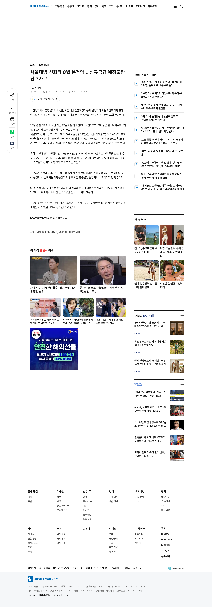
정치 (97, 6)
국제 (111, 6)
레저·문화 (113, 551)
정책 (59, 497)
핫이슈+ (139, 543)
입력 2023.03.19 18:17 (53, 91)
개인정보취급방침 (61, 568)
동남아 (119, 6)
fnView (165, 533)
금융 (30, 497)
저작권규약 (77, 568)
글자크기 (12, 113)
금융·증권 (60, 6)
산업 (85, 497)
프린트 (12, 124)
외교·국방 (165, 510)
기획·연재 (153, 6)
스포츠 (112, 543)
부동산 (70, 6)
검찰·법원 (32, 538)
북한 (163, 506)
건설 (59, 501)
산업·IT (81, 6)
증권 (30, 501)
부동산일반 (44, 65)
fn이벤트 (165, 545)
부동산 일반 (62, 510)
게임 (85, 506)
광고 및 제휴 (44, 568)
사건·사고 (32, 534)
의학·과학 (87, 519)
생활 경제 (113, 501)
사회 (104, 6)
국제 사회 (61, 543)
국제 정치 (61, 538)
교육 (30, 547)
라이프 (129, 6)
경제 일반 (113, 497)
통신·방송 (87, 501)
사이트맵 (137, 568)
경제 (89, 6)
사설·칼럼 (139, 497)
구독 (12, 137)
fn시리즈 (139, 538)
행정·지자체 (33, 543)
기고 (137, 501)
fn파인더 (139, 534)
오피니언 (140, 6)
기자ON (165, 550)
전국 (30, 551)
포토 (163, 528)
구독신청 (115, 568)
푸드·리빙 (113, 547)
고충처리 (126, 568)
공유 (12, 100)
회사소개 (32, 568)
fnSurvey (166, 539)
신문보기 (165, 556)
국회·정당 (165, 501)
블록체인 (87, 514)
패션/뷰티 (113, 538)
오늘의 (145, 316)
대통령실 (165, 497)
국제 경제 (61, 534)
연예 (111, 534)
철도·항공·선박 (63, 506)
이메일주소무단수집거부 (97, 568)
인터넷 (86, 510)
